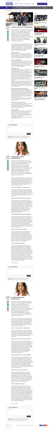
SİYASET (21, 3)
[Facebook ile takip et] (40, 425)
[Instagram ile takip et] (44, 425)
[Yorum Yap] (8, 40)
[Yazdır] (8, 38)
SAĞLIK (33, 3)
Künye (21, 425)
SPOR (24, 3)
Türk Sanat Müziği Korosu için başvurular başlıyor (22, 7)
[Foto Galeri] (46, 0)
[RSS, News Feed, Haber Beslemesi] (46, 425)
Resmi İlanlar (17, 3)
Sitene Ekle (31, 425)
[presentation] (9, 7)
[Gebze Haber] (9, 3)
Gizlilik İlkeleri (27, 425)
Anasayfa (8, 10)
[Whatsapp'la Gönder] (8, 35)
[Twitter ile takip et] (42, 425)
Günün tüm (44, 7)
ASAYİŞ (11, 10)
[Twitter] (8, 33)
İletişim (24, 425)
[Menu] (38, 4)
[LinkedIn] (8, 34)
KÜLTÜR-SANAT (28, 3)
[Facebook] (8, 31)
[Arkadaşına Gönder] (8, 37)
